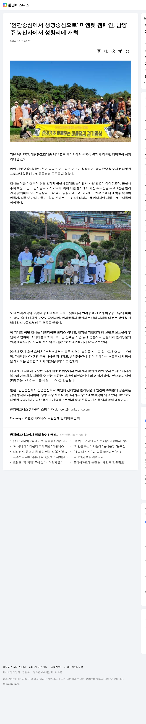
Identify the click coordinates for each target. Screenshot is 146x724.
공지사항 (56, 667)
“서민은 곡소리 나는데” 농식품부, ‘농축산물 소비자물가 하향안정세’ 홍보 (101, 446)
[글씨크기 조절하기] (120, 51)
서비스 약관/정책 (73, 667)
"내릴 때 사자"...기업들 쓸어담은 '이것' (98, 452)
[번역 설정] (113, 51)
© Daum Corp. (11, 683)
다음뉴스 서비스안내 (14, 667)
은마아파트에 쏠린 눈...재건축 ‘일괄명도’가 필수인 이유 (101, 462)
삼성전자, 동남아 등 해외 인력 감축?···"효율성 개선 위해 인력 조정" (41, 452)
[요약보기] (99, 51)
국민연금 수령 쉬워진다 (88, 457)
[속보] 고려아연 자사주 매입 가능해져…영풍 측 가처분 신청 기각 (101, 441)
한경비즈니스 (18, 5)
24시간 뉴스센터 (38, 667)
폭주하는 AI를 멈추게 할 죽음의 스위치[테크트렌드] (41, 457)
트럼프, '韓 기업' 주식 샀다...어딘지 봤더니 (39, 462)
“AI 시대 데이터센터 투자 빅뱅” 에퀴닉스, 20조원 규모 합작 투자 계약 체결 (41, 446)
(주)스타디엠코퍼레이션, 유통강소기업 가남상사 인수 (41, 441)
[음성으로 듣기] (106, 51)
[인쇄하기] (127, 51)
